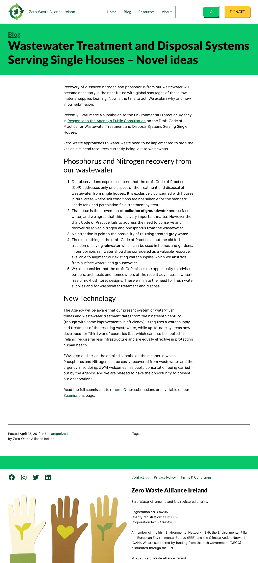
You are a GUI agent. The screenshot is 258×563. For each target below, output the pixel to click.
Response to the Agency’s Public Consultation (107, 121)
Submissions (74, 395)
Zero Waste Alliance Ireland (52, 12)
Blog (14, 34)
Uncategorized (56, 434)
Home (112, 11)
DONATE (237, 11)
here (117, 389)
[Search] (211, 12)
